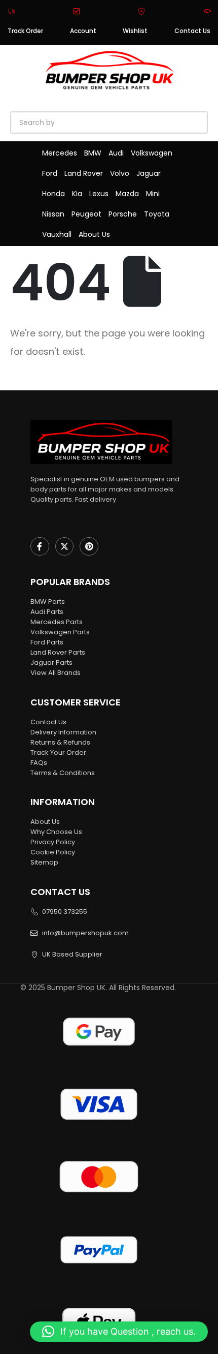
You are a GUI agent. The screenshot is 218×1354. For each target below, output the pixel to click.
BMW (92, 153)
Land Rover (83, 173)
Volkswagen (151, 153)
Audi (116, 153)
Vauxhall (56, 234)
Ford (49, 173)
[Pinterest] (89, 546)
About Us (94, 234)
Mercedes (59, 153)
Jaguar (148, 173)
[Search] (127, 122)
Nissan (53, 214)
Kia (77, 194)
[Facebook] (39, 546)
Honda (53, 194)
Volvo (119, 173)
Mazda (127, 194)
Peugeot (86, 214)
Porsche (122, 214)
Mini (153, 194)
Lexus (98, 194)
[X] (64, 546)
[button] (119, 1331)
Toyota (156, 214)
